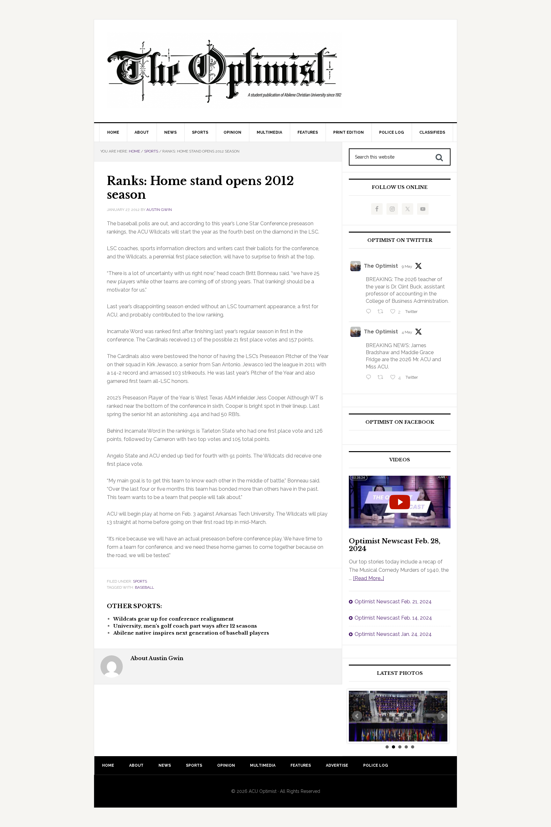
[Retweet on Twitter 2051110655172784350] (382, 378)
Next (442, 716)
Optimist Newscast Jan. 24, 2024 (393, 634)
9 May (407, 266)
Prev (357, 716)
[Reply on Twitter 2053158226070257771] (370, 312)
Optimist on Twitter (399, 240)
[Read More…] (368, 578)
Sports (140, 581)
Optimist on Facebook (399, 422)
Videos (399, 460)
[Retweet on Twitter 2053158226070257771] (382, 312)
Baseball (144, 587)
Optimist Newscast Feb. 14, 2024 (393, 618)
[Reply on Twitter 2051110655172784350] (370, 378)
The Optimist (381, 266)
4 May (407, 332)
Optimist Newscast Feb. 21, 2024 (393, 602)
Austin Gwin (159, 209)
